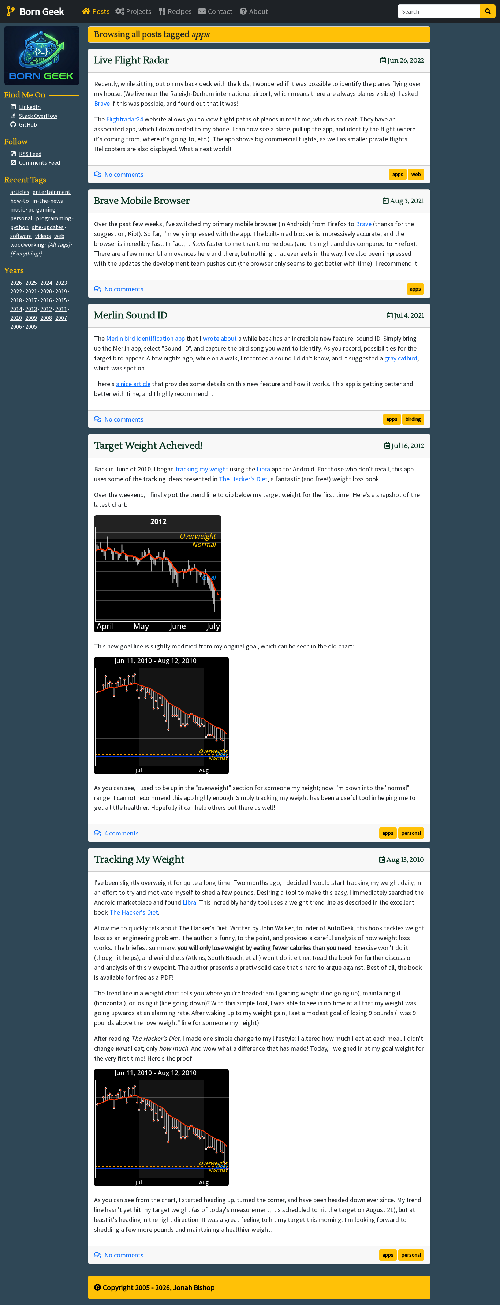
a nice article (133, 383)
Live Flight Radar (131, 60)
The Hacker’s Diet (243, 479)
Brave (102, 103)
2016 (46, 300)
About (258, 11)
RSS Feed (30, 153)
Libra (263, 469)
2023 (61, 282)
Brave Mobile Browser (142, 201)
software (21, 235)
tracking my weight (201, 469)
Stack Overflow (38, 115)
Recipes (178, 11)
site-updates (48, 227)
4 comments (121, 833)
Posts (100, 11)
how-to (19, 200)
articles (19, 191)
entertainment (52, 191)
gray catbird (400, 358)
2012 (46, 309)
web (416, 174)
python (19, 227)
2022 (16, 291)
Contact (219, 11)
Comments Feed (39, 162)
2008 (46, 317)
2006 (16, 326)
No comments (123, 174)
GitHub (28, 124)
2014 (16, 309)
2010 (16, 317)
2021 (31, 291)
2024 (46, 282)
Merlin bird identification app (145, 338)
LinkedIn (30, 107)
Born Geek (40, 11)
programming (53, 218)
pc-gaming (42, 209)
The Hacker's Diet (133, 912)
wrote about (220, 338)
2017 (31, 300)
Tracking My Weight (139, 859)
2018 (16, 300)
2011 (61, 309)
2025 (31, 282)
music (17, 209)
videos (43, 235)
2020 (46, 291)
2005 (31, 326)
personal (411, 833)
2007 (61, 317)
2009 (31, 317)
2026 (16, 282)
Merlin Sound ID (130, 315)
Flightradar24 (124, 119)
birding (413, 419)
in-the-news (47, 200)
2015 (61, 300)
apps (397, 174)
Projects (137, 11)
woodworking (27, 244)
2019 (61, 291)
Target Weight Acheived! (148, 446)
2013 (31, 309)
